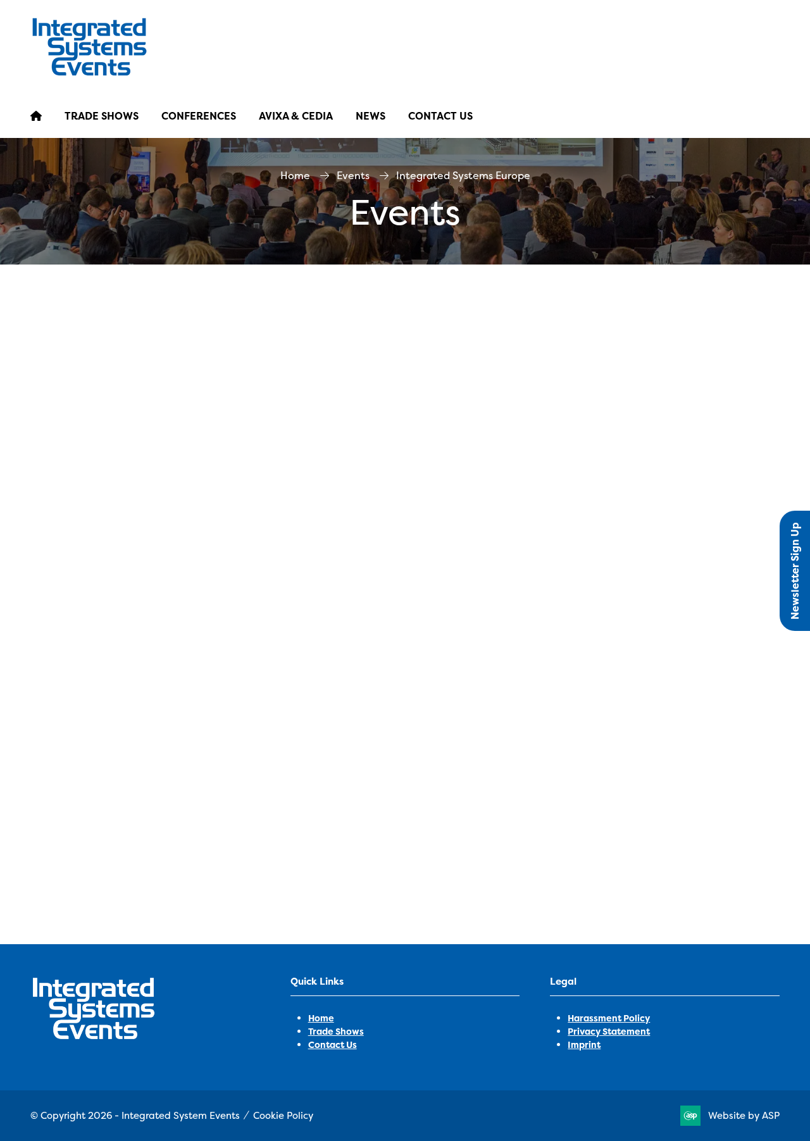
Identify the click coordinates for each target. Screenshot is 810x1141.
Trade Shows (102, 116)
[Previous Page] (405, 901)
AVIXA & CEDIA (296, 116)
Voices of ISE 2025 (74, 820)
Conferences (198, 116)
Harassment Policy (609, 1018)
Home (295, 175)
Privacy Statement (609, 1031)
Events (353, 175)
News (370, 116)
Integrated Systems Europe (214, 820)
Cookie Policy (283, 1115)
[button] (405, 858)
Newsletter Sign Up (795, 571)
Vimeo (313, 820)
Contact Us (440, 116)
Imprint (584, 1044)
